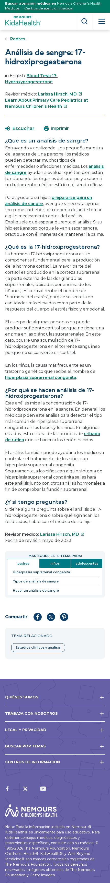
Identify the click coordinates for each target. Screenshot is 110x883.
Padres (17, 39)
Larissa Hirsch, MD (60, 94)
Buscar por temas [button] (25, 746)
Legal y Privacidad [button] (25, 729)
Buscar (84, 21)
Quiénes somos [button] (21, 697)
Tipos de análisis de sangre (36, 581)
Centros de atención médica (48, 8)
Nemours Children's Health (79, 3)
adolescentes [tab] (86, 563)
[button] (19, 128)
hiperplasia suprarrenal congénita (40, 377)
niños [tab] (55, 563)
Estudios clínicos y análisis (38, 647)
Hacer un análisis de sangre (36, 590)
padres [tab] (23, 563)
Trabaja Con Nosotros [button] (31, 713)
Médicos (12, 8)
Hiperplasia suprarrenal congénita (41, 572)
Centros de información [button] (32, 762)
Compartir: (16, 616)
